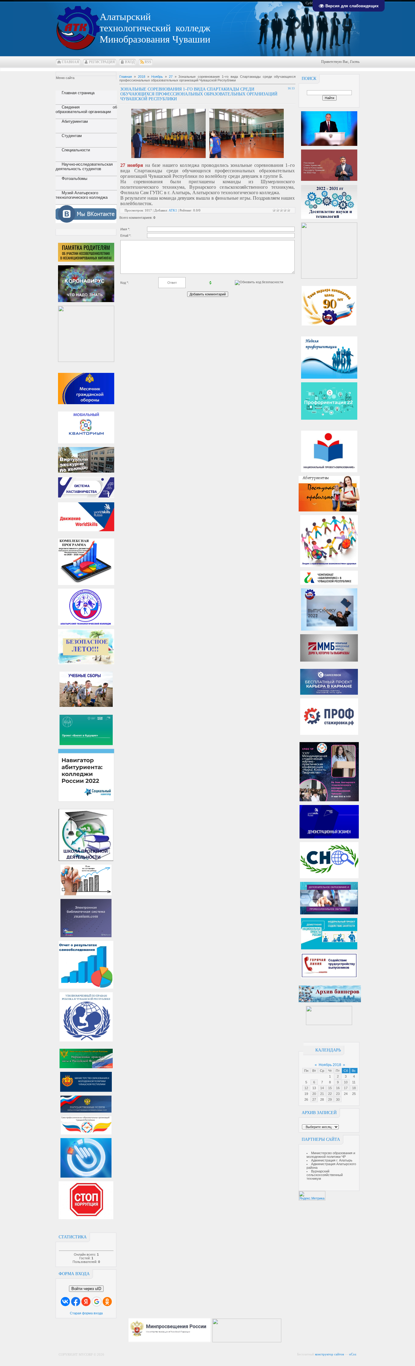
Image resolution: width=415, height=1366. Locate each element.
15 (330, 1088)
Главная (70, 62)
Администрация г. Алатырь (331, 1160)
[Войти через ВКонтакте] (65, 1301)
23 (338, 1094)
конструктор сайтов (329, 1354)
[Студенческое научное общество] (329, 877)
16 (338, 1088)
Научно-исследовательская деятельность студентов (84, 166)
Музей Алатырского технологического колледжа (82, 195)
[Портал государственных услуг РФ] (85, 1111)
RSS (148, 62)
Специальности (76, 150)
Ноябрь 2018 (330, 1065)
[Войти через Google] (96, 1301)
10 (346, 1082)
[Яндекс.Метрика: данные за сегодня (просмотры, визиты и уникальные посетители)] (312, 1195)
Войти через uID (86, 1288)
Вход (130, 62)
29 (330, 1099)
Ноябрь (157, 76)
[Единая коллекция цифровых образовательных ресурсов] (286, 1341)
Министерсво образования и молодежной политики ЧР (331, 1154)
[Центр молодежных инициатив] (329, 1024)
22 (330, 1094)
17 (346, 1088)
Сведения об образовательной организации (86, 109)
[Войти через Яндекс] (86, 1301)
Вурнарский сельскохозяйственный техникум (325, 1174)
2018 (141, 76)
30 (338, 1099)
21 (322, 1094)
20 (314, 1094)
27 (314, 1099)
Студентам (72, 135)
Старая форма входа (86, 1313)
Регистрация (102, 62)
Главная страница (78, 93)
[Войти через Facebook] (75, 1301)
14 (322, 1088)
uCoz (352, 1354)
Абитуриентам (75, 121)
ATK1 (173, 210)
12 (306, 1088)
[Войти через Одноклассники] (107, 1301)
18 (354, 1088)
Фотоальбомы (74, 178)
